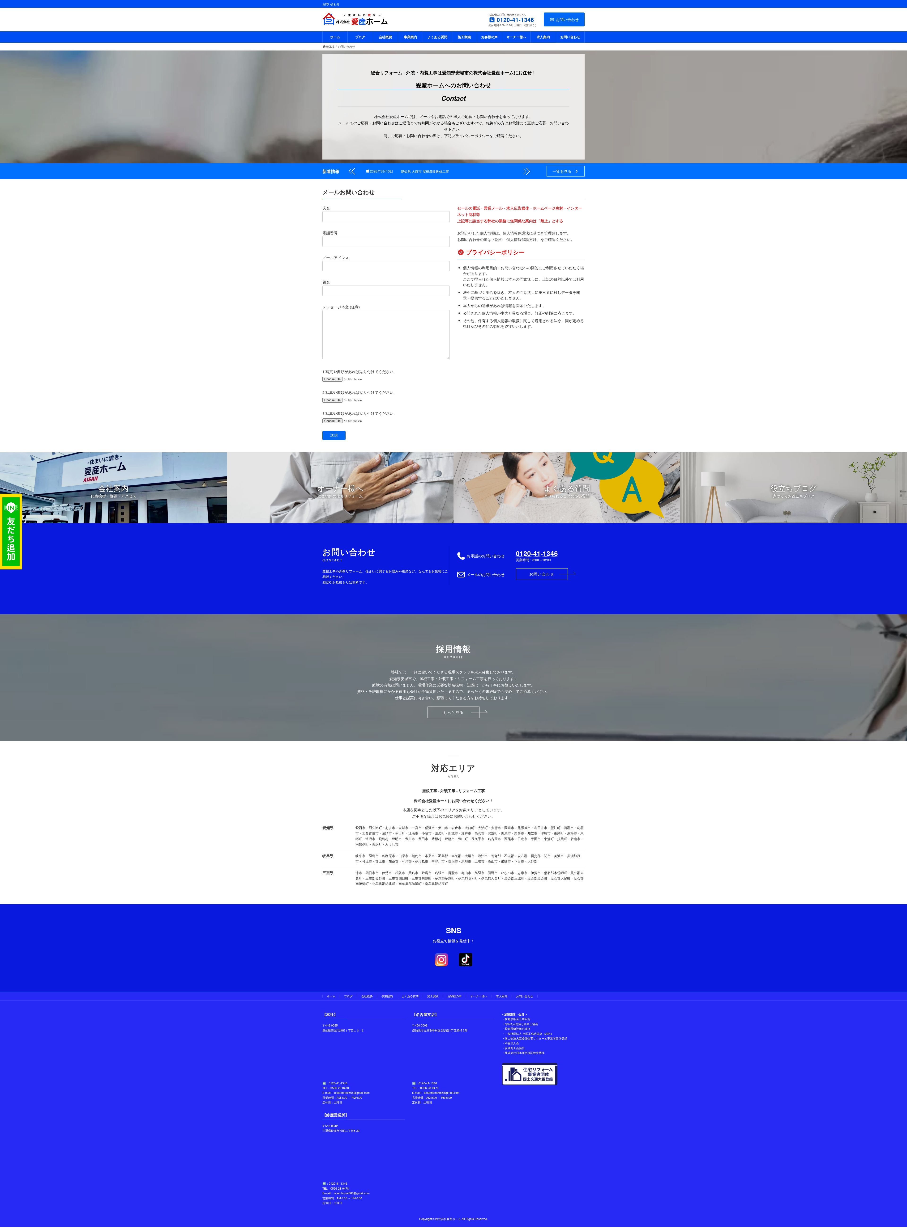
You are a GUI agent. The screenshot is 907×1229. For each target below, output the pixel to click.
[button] (526, 171)
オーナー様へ (478, 996)
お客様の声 (454, 996)
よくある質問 (410, 996)
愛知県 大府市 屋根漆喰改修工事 (425, 171)
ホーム (331, 996)
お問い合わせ (567, 19)
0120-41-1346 (537, 553)
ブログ (348, 996)
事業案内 (387, 996)
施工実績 (433, 996)
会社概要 (367, 996)
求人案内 (501, 996)
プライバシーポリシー (495, 252)
